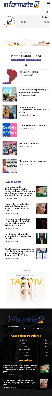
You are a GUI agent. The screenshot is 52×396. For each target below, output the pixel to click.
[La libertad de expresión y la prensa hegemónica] (10, 94)
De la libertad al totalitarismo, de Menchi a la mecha (34, 109)
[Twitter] (26, 64)
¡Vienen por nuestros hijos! (33, 125)
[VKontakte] (38, 328)
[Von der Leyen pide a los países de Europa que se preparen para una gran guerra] (41, 208)
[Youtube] (42, 328)
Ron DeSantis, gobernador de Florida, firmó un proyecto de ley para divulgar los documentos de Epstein (19, 252)
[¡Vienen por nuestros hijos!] (10, 130)
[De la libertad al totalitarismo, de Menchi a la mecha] (10, 112)
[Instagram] (29, 328)
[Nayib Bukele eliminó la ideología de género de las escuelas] (41, 238)
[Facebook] (24, 328)
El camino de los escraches (33, 161)
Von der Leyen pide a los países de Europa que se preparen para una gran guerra (17, 207)
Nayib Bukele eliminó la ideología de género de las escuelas (18, 236)
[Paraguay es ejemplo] (10, 76)
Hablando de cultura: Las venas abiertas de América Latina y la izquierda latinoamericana (18, 222)
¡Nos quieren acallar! (30, 143)
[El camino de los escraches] (10, 166)
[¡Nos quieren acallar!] (10, 148)
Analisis (6, 82)
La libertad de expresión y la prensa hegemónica (34, 91)
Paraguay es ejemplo (30, 72)
